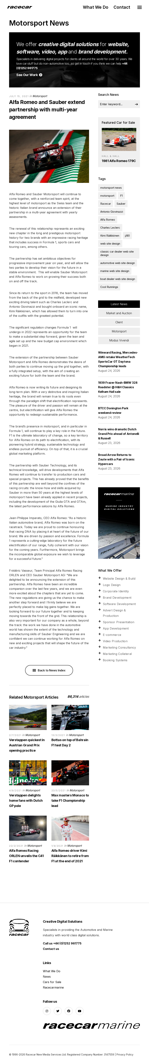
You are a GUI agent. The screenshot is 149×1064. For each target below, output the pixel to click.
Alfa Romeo (107, 219)
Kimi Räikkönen (109, 235)
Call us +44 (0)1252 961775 (62, 943)
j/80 (127, 235)
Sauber (121, 203)
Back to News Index (51, 670)
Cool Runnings (109, 287)
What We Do (95, 7)
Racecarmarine (53, 987)
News (47, 976)
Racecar (105, 203)
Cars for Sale (52, 982)
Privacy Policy (124, 1054)
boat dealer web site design (117, 279)
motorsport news (111, 187)
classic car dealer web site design (117, 253)
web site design (110, 243)
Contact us (51, 949)
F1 (121, 195)
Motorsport (40, 96)
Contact (122, 7)
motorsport (107, 195)
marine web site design (114, 271)
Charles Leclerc (110, 227)
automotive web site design (117, 263)
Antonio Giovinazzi (111, 211)
